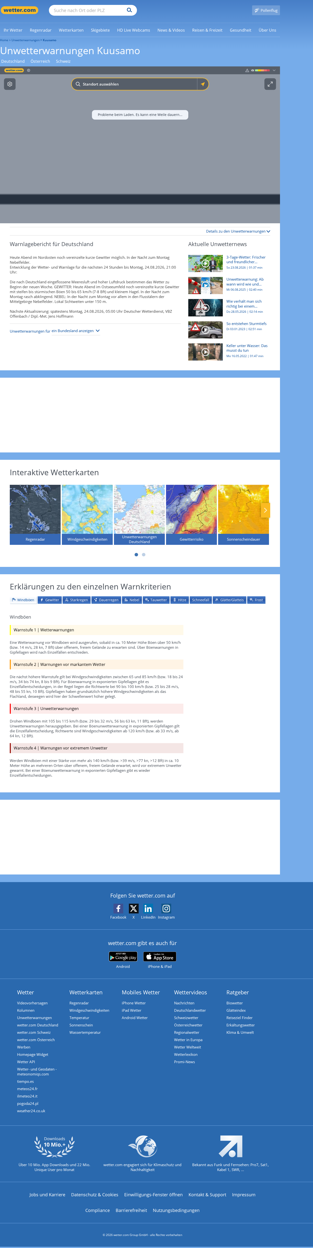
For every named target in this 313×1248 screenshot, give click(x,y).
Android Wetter (135, 1017)
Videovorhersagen (32, 1002)
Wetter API (26, 1061)
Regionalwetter (186, 1032)
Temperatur (79, 1017)
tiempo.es (25, 1081)
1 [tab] (136, 554)
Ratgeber (237, 992)
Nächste (265, 510)
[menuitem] (13, 30)
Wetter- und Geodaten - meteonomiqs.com (37, 1071)
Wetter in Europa (188, 1039)
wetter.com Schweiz (34, 1032)
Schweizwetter (186, 1017)
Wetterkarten (86, 992)
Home (4, 40)
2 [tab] (143, 554)
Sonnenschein (81, 1025)
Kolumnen (25, 1010)
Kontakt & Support (207, 1195)
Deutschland (13, 61)
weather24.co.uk (31, 1110)
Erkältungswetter (240, 1025)
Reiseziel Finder (239, 1017)
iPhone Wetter (134, 1002)
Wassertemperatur (85, 1032)
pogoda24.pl (27, 1103)
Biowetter (234, 1002)
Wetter (25, 992)
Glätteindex (236, 1010)
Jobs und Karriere (47, 1195)
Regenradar (79, 1002)
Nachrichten (184, 1002)
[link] (13, 30)
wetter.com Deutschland (37, 1025)
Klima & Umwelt (240, 1032)
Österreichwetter (188, 1025)
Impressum (244, 1195)
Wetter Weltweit (187, 1047)
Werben (23, 1047)
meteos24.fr (27, 1088)
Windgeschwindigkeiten (89, 1010)
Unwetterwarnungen (25, 40)
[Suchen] (128, 10)
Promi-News (184, 1061)
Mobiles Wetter (141, 992)
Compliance (97, 1210)
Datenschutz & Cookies (94, 1195)
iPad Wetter (131, 1010)
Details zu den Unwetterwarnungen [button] (236, 231)
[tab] (23, 600)
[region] (140, 144)
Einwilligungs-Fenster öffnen (153, 1195)
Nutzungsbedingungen (176, 1210)
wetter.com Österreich (36, 1039)
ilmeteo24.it (27, 1096)
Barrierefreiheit (131, 1210)
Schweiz (63, 61)
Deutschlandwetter (190, 1010)
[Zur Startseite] (19, 10)
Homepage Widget (32, 1054)
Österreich (40, 61)
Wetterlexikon (186, 1054)
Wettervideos (190, 992)
